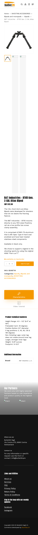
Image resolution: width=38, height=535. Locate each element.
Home (6, 13)
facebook (8, 507)
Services (7, 482)
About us (8, 479)
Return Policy (9, 492)
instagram (8, 510)
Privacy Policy (10, 488)
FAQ (5, 485)
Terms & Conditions (12, 495)
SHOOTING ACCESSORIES (21, 13)
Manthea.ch (26, 527)
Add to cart (25, 264)
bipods (26, 16)
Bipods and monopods (12, 16)
